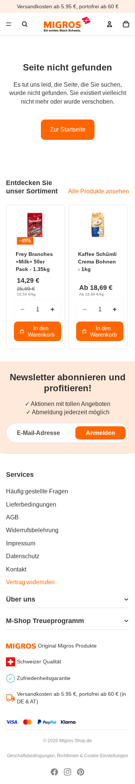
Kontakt (16, 569)
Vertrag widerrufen (30, 582)
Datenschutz (22, 556)
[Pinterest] (80, 771)
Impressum (20, 543)
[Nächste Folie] (120, 277)
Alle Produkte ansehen (98, 191)
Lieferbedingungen (31, 504)
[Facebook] (54, 771)
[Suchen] (24, 24)
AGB (12, 517)
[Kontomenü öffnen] (109, 24)
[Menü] (8, 24)
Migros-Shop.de (75, 740)
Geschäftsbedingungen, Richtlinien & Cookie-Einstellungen (67, 755)
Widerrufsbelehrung (32, 530)
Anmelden (100, 433)
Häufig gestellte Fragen (37, 491)
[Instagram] (67, 771)
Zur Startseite (68, 129)
